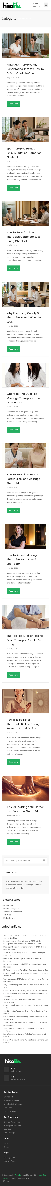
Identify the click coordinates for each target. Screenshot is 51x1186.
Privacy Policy (9, 1157)
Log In (36, 4)
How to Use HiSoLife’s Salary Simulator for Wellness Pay (25, 990)
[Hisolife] (12, 6)
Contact (7, 1147)
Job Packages (10, 1133)
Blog (6, 1143)
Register (37, 6)
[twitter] (8, 1181)
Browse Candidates (12, 1122)
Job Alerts (7, 915)
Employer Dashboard (12, 1125)
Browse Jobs (8, 905)
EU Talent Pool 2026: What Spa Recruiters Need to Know (26, 970)
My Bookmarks (9, 918)
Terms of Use (9, 1161)
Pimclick (18, 1175)
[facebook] (4, 1181)
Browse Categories (11, 908)
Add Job (7, 1129)
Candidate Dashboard (12, 912)
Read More (13, 104)
